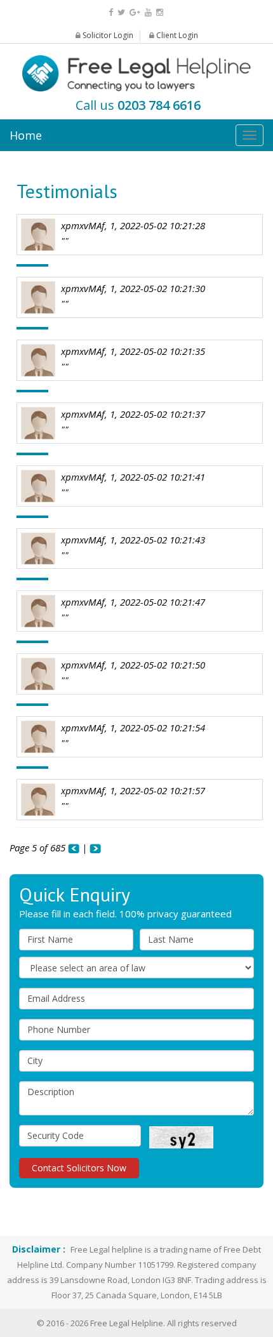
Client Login (176, 35)
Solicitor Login (107, 35)
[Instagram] (159, 12)
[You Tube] (148, 12)
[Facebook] (111, 12)
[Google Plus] (135, 12)
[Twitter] (121, 12)
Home (26, 135)
